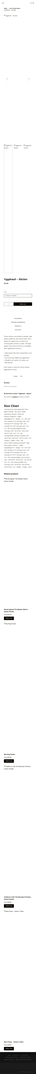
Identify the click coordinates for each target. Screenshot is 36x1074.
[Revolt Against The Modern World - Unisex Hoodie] (18, 542)
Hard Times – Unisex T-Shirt (13, 1042)
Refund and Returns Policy (24, 1059)
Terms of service (9, 1059)
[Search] (31, 3)
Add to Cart (9, 618)
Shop (9, 1055)
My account (24, 1055)
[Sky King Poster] (18, 687)
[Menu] (3, 3)
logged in (15, 397)
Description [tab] (18, 318)
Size (5, 292)
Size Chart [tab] (18, 329)
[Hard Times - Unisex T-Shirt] (18, 974)
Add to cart (23, 304)
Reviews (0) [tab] (18, 326)
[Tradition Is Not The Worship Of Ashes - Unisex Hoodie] (18, 829)
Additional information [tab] (18, 322)
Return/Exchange (25, 1057)
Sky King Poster (9, 754)
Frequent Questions (12, 1057)
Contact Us (15, 1055)
